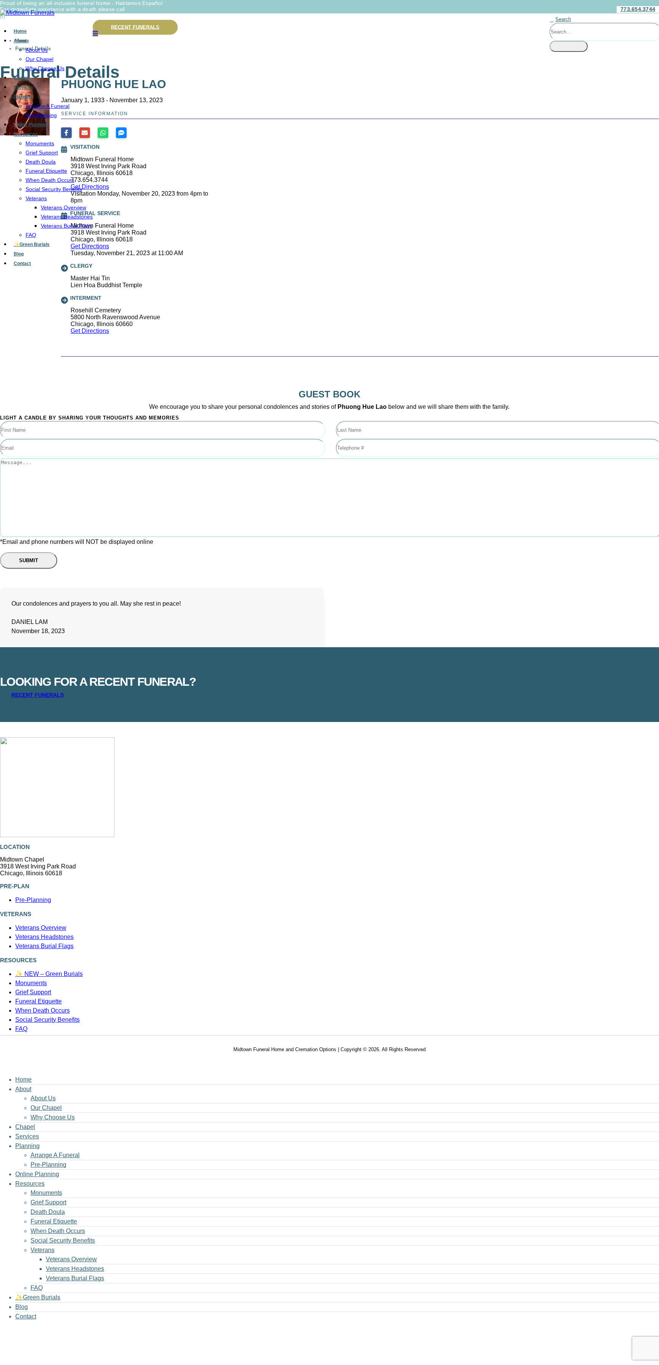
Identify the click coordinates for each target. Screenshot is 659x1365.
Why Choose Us (45, 68)
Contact (22, 263)
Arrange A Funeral (47, 106)
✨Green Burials (32, 244)
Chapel (21, 77)
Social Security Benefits (54, 189)
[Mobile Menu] (95, 33)
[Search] (569, 46)
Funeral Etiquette (46, 171)
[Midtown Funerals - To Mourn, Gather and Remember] (27, 13)
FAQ (31, 235)
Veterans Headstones (67, 217)
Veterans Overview (63, 207)
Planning (23, 97)
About (20, 40)
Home (20, 31)
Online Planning (30, 124)
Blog (19, 254)
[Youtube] (2, 16)
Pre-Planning (41, 115)
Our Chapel (39, 59)
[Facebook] (0, 16)
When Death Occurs (50, 180)
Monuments (40, 143)
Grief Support (42, 153)
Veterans (36, 198)
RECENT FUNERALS (135, 27)
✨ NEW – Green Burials (49, 974)
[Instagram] (4, 16)
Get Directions (90, 331)
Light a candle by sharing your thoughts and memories (89, 418)
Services (23, 87)
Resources (26, 134)
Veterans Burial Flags (66, 226)
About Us (37, 50)
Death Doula (41, 162)
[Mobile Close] (4, 1065)
